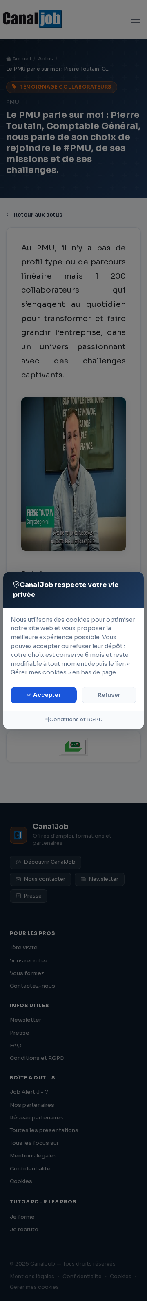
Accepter (46, 695)
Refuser (109, 695)
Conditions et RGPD (76, 719)
